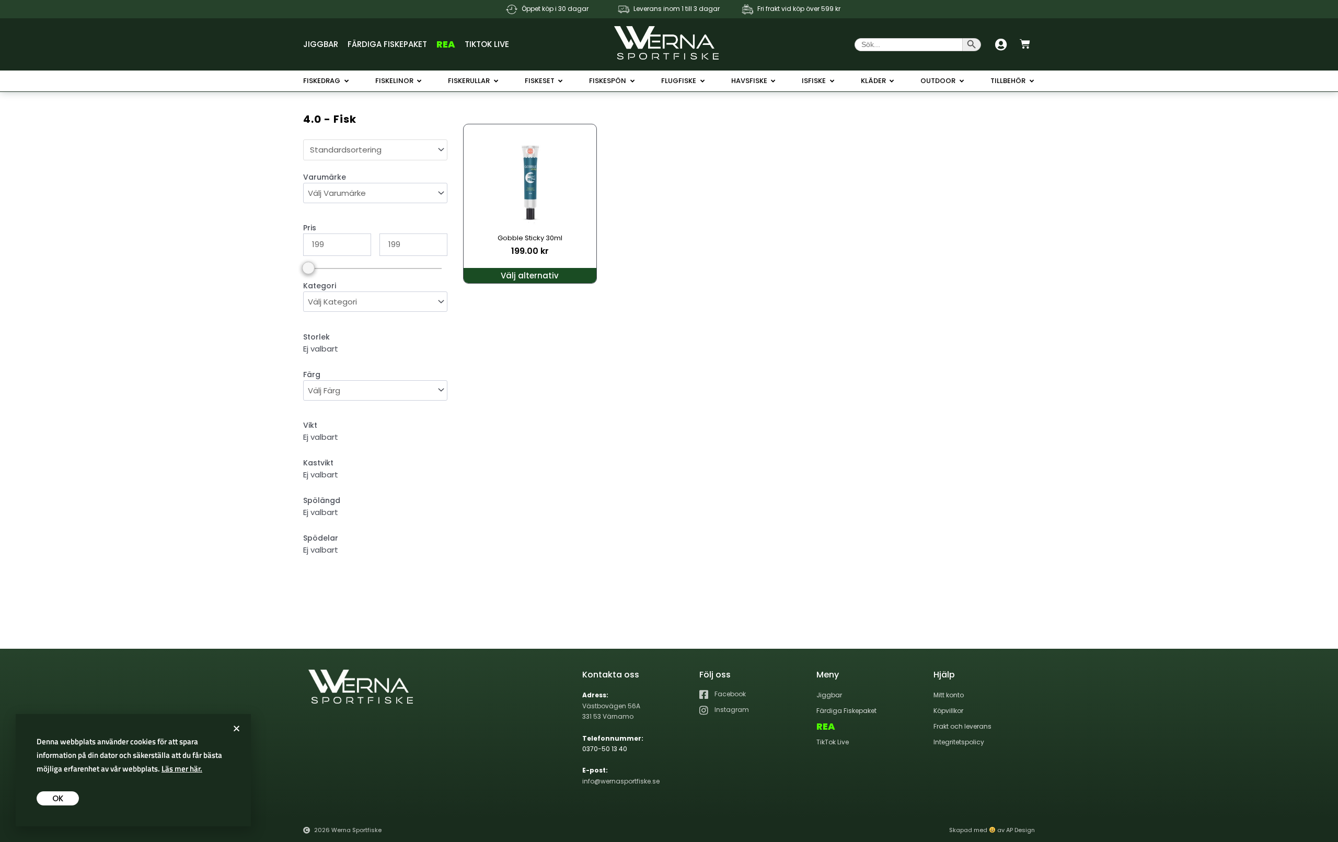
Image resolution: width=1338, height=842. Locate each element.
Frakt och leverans (962, 726)
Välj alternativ (530, 275)
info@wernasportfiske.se (621, 781)
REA (445, 44)
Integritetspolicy (958, 742)
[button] (236, 728)
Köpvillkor (948, 710)
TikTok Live (487, 44)
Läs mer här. (182, 769)
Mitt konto (948, 695)
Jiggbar (320, 44)
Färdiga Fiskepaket (387, 44)
